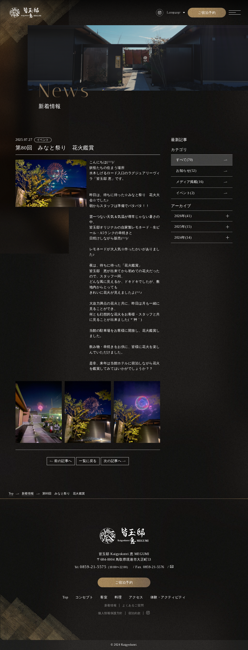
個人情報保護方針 (110, 613)
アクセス (136, 597)
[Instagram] (148, 612)
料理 (118, 597)
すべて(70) (184, 160)
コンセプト (84, 597)
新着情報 (110, 605)
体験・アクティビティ (168, 597)
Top (65, 597)
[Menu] (235, 12)
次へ (112, 461)
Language (173, 12)
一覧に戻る (88, 461)
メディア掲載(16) (190, 182)
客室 (103, 597)
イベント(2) (185, 193)
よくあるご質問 (133, 605)
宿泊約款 (134, 613)
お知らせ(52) (186, 170)
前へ (63, 461)
